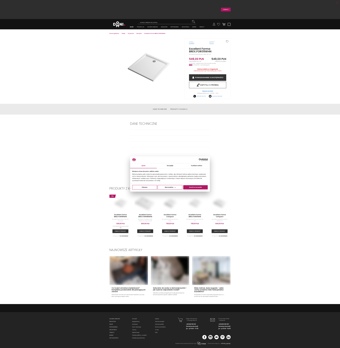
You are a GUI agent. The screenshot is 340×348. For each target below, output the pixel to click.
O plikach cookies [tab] (196, 165)
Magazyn (112, 321)
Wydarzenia (113, 327)
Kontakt (134, 319)
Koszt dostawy (136, 327)
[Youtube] (216, 339)
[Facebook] (204, 339)
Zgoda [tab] (143, 165)
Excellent (191, 43)
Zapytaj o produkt (207, 91)
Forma (211, 43)
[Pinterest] (222, 339)
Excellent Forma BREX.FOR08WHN (120, 216)
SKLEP (131, 27)
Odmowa (144, 187)
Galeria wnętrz (114, 319)
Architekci (113, 330)
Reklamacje (135, 332)
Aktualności (113, 338)
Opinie (157, 319)
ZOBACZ (225, 9)
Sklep (111, 324)
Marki (111, 335)
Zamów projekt (159, 321)
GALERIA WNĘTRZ (152, 27)
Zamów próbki (159, 324)
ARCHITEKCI (185, 27)
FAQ (156, 332)
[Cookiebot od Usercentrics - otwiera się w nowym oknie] (200, 159)
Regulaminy (135, 321)
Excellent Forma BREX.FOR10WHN (195, 216)
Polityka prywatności (138, 338)
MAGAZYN (164, 27)
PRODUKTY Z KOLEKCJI (178, 109)
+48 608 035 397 (223, 324)
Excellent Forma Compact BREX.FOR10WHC (170, 217)
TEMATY (201, 27)
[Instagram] (210, 339)
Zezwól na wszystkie (195, 187)
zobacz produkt (120, 231)
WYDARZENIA (174, 27)
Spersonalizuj (169, 187)
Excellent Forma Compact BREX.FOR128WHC (219, 217)
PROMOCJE (140, 27)
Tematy (111, 332)
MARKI (194, 27)
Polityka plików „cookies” (139, 335)
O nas (157, 330)
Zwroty (134, 330)
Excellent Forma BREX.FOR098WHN (145, 216)
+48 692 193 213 (201, 96)
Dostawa (135, 324)
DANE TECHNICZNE (160, 109)
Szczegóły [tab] (170, 165)
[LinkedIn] (228, 339)
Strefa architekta (160, 327)
